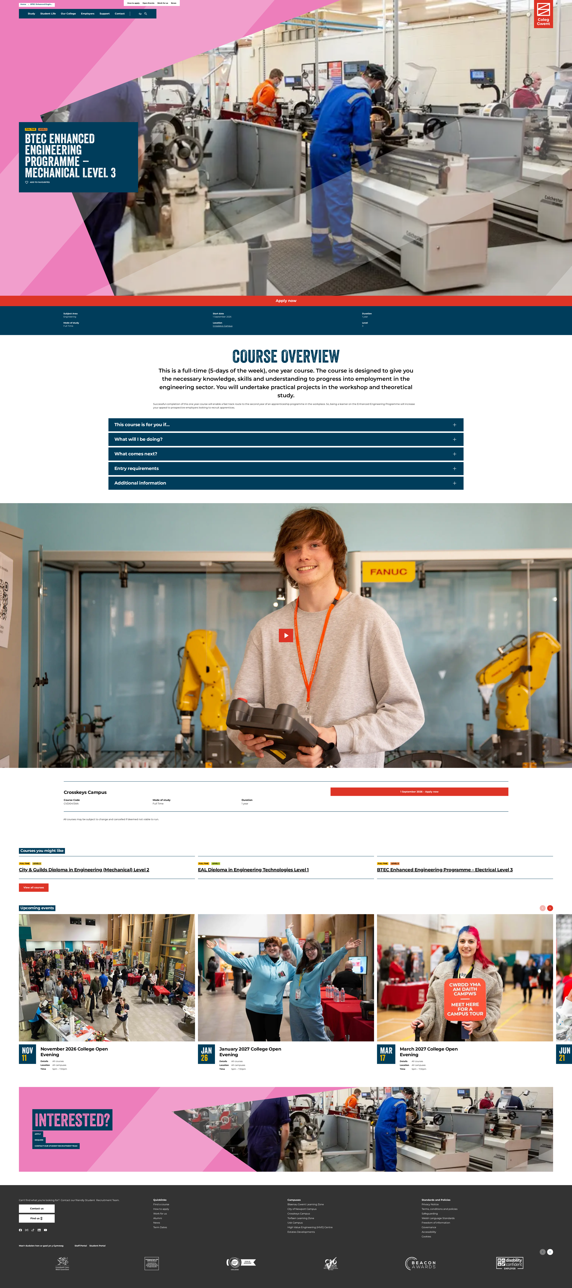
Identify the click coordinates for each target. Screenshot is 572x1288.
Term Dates (160, 1227)
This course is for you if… (142, 424)
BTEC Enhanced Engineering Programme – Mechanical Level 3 (41, 4)
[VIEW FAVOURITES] (551, 1284)
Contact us (37, 1209)
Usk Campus (295, 1223)
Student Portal (97, 1245)
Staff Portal (81, 1245)
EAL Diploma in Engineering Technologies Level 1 (253, 869)
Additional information (140, 483)
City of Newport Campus (302, 1209)
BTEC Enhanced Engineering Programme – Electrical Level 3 (445, 869)
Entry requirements (136, 468)
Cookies (426, 1237)
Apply (38, 1134)
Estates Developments (301, 1232)
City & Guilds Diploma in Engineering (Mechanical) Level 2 (84, 869)
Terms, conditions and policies (439, 1209)
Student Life (48, 13)
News (173, 3)
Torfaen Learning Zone (300, 1218)
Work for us (162, 3)
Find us (35, 1218)
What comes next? (135, 454)
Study (31, 13)
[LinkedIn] (39, 1230)
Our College (68, 13)
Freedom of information (436, 1223)
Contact (120, 13)
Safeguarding (430, 1214)
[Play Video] (286, 635)
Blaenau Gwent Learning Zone (305, 1204)
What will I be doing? (138, 439)
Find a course (161, 1204)
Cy (140, 13)
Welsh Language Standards (438, 1218)
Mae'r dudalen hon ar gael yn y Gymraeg (41, 1245)
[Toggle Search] (145, 13)
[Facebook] (20, 1230)
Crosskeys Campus (223, 326)
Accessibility (429, 1232)
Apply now (286, 301)
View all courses (34, 888)
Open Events (148, 3)
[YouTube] (45, 1230)
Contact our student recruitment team (56, 1146)
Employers (87, 13)
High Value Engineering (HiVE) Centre (310, 1227)
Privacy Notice (430, 1204)
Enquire (39, 1140)
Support (105, 13)
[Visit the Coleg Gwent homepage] (543, 14)
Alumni (157, 1218)
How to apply (133, 3)
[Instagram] (26, 1230)
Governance (429, 1227)
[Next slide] (550, 908)
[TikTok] (32, 1230)
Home (23, 4)
